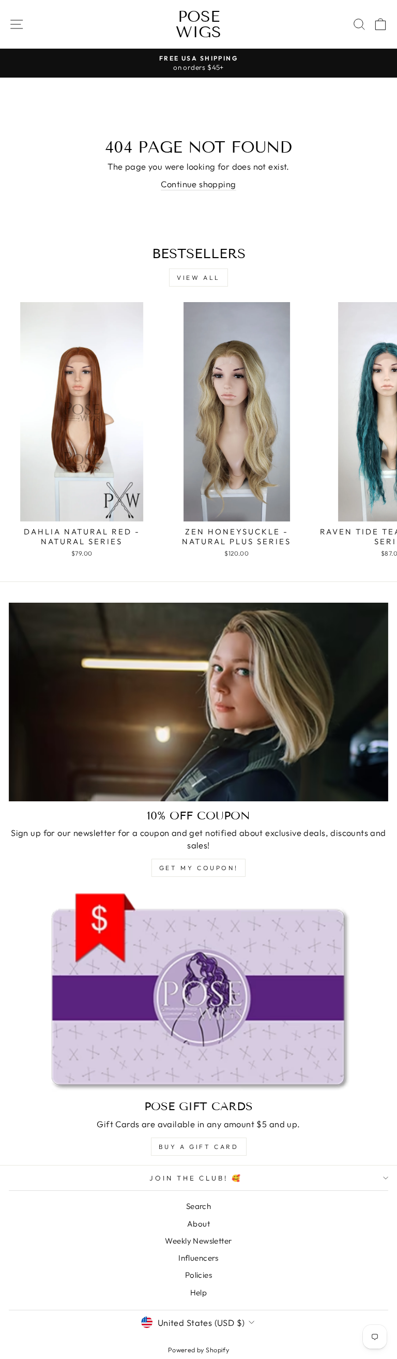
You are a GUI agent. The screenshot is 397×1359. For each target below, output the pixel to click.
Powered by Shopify (198, 1350)
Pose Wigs (198, 24)
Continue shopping (198, 183)
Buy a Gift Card (199, 1147)
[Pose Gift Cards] (198, 993)
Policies (198, 1275)
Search (198, 1206)
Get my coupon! (198, 868)
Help (198, 1292)
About (198, 1224)
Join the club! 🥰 (196, 1178)
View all (198, 277)
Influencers (198, 1258)
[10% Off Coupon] (198, 702)
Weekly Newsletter (198, 1241)
